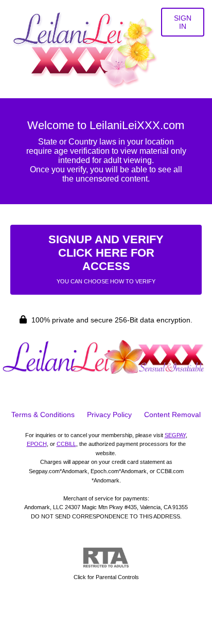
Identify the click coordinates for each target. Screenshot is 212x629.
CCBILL (66, 444)
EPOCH (37, 444)
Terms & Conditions (43, 414)
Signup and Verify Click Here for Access (106, 258)
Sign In (182, 22)
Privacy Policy (109, 414)
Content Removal (172, 414)
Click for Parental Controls (106, 577)
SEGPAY (175, 435)
